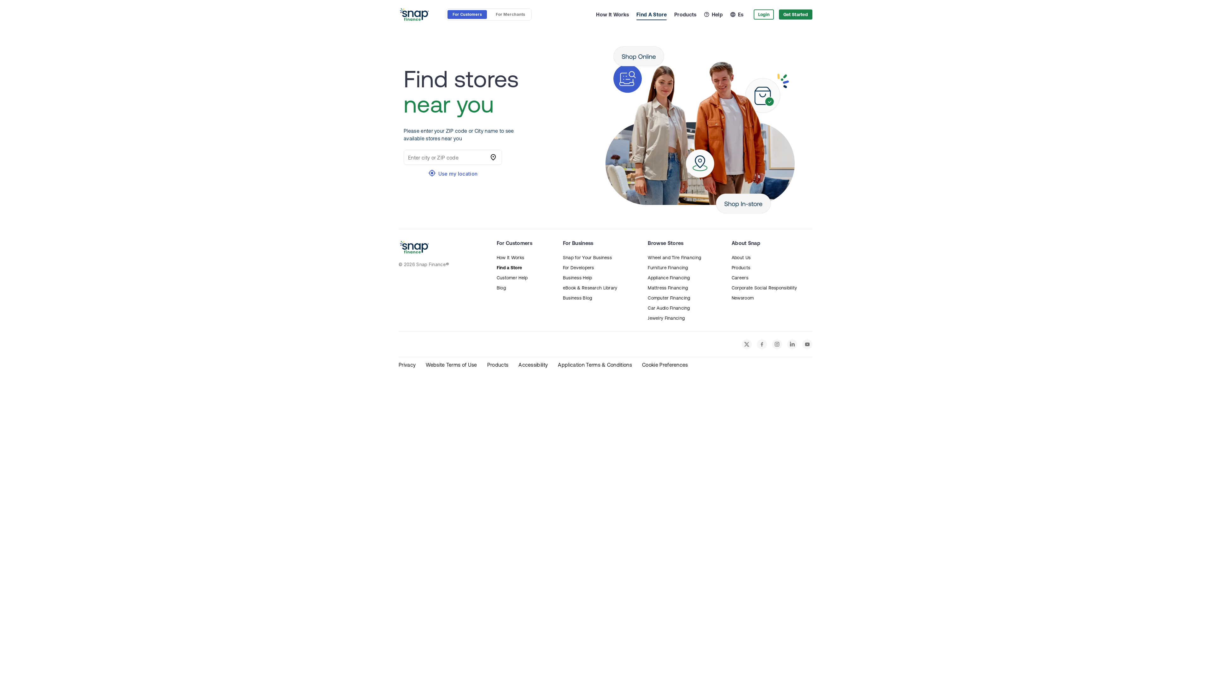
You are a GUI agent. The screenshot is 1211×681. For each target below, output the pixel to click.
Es (741, 14)
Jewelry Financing (666, 318)
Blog (501, 287)
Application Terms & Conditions (595, 365)
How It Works (612, 14)
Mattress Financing (668, 287)
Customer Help (512, 277)
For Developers (578, 267)
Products (685, 14)
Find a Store (509, 267)
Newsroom (743, 297)
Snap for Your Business (587, 257)
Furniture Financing (668, 267)
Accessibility (533, 365)
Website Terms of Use (451, 365)
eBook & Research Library (590, 287)
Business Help (577, 277)
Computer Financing (669, 297)
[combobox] (446, 157)
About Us (741, 257)
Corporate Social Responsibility (764, 287)
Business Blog (577, 297)
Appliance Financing (669, 277)
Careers (740, 277)
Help (717, 14)
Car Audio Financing (669, 308)
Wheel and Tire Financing (674, 257)
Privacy (407, 365)
